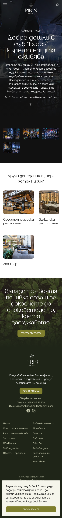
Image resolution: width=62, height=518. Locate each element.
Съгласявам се (31, 509)
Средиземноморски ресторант (18, 221)
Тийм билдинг (40, 448)
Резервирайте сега (31, 333)
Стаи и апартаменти (15, 428)
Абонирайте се (31, 390)
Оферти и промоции (14, 452)
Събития (38, 438)
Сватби (37, 443)
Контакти (39, 461)
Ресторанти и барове (15, 433)
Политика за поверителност (31, 477)
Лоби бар (10, 264)
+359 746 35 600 (36, 402)
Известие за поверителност (31, 480)
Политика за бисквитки (31, 501)
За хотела (9, 438)
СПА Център (10, 443)
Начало (7, 423)
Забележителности (44, 423)
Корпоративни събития (41, 454)
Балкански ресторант (48, 221)
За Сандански (11, 448)
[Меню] (5, 4)
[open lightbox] (11, 133)
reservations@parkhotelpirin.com (35, 405)
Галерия (37, 433)
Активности (40, 428)
